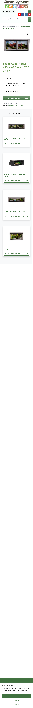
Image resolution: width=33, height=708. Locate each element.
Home (4, 26)
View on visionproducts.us (16, 98)
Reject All (16, 704)
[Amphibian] (15, 6)
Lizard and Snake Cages (13, 26)
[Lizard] (6, 6)
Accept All (16, 696)
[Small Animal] (26, 6)
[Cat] (11, 6)
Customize (16, 700)
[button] (27, 34)
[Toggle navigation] (29, 11)
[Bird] (18, 6)
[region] (16, 695)
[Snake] (22, 6)
